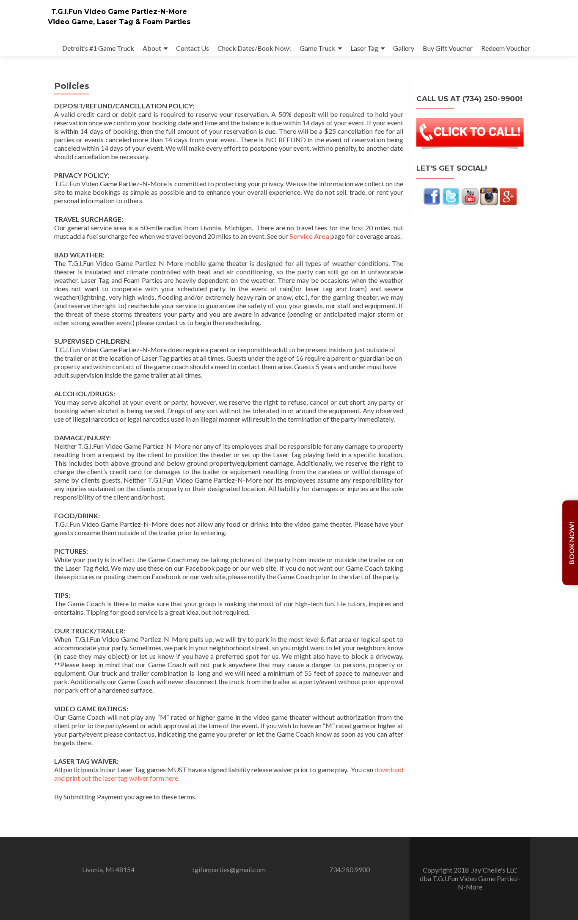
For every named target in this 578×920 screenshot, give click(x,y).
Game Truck (318, 48)
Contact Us (192, 48)
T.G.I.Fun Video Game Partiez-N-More (119, 12)
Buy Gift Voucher (448, 48)
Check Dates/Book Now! (254, 48)
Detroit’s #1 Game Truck (98, 48)
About (152, 48)
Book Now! (571, 542)
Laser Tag (364, 48)
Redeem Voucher (505, 48)
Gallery (403, 48)
